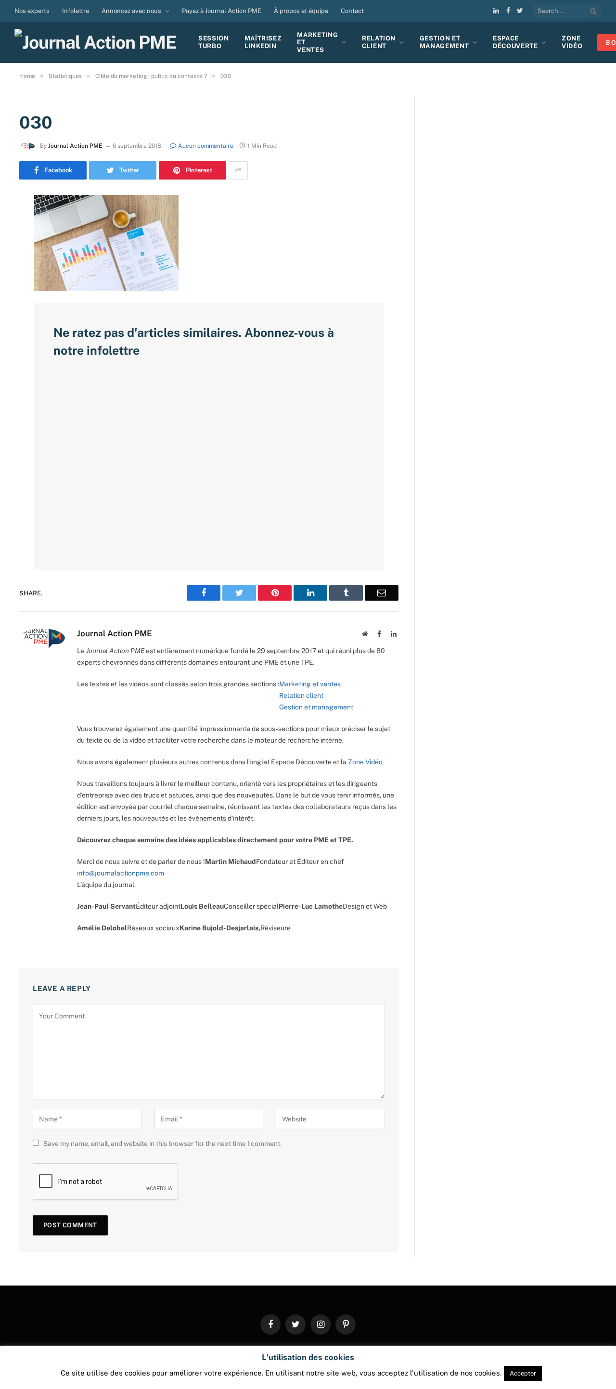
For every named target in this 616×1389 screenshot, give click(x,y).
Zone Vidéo (365, 762)
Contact (352, 10)
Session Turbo (213, 42)
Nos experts (32, 10)
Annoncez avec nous (131, 10)
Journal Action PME (75, 145)
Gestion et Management (444, 42)
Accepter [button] (523, 1373)
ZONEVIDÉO (572, 42)
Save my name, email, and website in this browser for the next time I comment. (162, 1143)
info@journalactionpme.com (120, 873)
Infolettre (75, 10)
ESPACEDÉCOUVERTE (515, 42)
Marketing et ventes (310, 684)
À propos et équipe (301, 10)
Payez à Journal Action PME (221, 10)
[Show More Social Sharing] (238, 170)
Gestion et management (316, 707)
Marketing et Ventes (317, 42)
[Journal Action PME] (98, 42)
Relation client (379, 42)
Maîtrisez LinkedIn (263, 42)
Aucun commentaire (205, 145)
